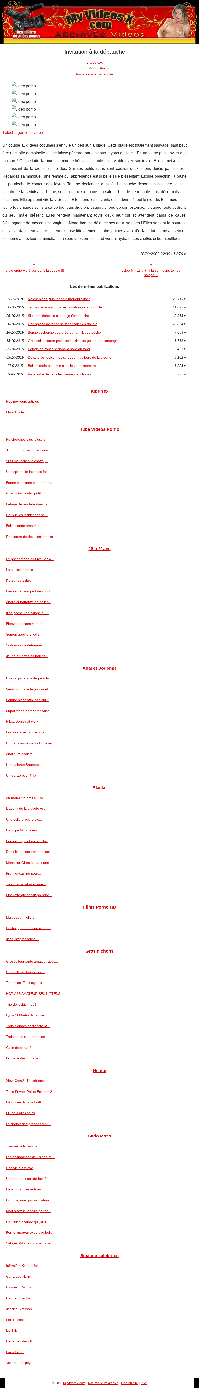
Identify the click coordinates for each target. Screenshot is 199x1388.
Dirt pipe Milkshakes (21, 830)
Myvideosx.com (74, 1383)
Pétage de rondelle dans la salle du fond (59, 349)
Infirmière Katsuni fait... (23, 1265)
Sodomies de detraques (24, 645)
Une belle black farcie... (24, 819)
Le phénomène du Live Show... (30, 559)
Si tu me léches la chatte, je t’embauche (58, 315)
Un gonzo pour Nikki (21, 775)
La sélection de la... (21, 570)
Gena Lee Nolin (18, 1276)
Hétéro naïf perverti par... (25, 1189)
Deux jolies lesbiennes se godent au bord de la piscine (69, 357)
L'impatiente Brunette (22, 765)
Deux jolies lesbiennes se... (27, 515)
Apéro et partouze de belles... (28, 602)
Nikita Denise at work (22, 721)
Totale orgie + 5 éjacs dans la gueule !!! (34, 270)
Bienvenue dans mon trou (26, 623)
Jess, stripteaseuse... (22, 939)
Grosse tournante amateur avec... (32, 961)
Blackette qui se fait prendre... (29, 895)
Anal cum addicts (19, 754)
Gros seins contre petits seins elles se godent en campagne (74, 340)
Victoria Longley (18, 1363)
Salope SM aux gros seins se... (30, 1243)
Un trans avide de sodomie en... (30, 743)
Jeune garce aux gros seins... (28, 450)
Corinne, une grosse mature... (29, 1200)
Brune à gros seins (20, 1113)
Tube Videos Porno (94, 68)
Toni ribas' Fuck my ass (24, 983)
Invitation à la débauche (94, 74)
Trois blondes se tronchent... (28, 1026)
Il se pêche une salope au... (27, 613)
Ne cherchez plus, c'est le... (27, 439)
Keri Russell (15, 1320)
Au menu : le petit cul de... (26, 798)
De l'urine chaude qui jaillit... (27, 1222)
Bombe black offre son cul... (27, 700)
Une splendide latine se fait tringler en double (62, 324)
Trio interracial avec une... (26, 884)
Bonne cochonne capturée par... (30, 483)
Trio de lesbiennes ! (21, 1004)
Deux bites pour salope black (28, 852)
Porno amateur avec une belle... (30, 1232)
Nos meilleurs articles (22, 401)
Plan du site (15, 412)
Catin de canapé (18, 1048)
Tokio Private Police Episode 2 (29, 1091)
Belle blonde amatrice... (24, 526)
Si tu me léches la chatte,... (27, 461)
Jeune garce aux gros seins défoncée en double (65, 307)
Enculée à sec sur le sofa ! (26, 732)
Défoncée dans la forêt (23, 1102)
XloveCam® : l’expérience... (27, 1081)
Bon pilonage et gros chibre (27, 841)
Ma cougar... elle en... (22, 917)
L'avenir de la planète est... (27, 808)
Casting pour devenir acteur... (28, 928)
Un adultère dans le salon (25, 972)
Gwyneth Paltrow (19, 1287)
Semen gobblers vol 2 (23, 634)
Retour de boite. (18, 580)
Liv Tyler (12, 1330)
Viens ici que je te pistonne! (27, 689)
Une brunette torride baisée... (28, 1178)
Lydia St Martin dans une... (26, 1015)
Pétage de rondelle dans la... (28, 504)
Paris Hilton (15, 1352)
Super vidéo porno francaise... (29, 711)
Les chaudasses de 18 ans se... (30, 1157)
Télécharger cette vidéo (22, 132)
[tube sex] (99, 22)
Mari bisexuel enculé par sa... (28, 1211)
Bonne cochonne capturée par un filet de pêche (64, 332)
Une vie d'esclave (19, 1168)
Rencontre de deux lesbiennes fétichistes (59, 374)
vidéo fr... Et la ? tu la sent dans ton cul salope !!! (151, 273)
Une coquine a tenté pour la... (29, 678)
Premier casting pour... (23, 873)
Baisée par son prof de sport (28, 591)
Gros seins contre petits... (25, 493)
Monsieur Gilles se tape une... (29, 863)
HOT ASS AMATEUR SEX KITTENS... (34, 994)
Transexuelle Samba (22, 1146)
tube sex (96, 62)
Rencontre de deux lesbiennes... (31, 536)
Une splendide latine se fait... (28, 472)
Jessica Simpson (19, 1309)
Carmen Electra (18, 1298)
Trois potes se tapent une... (27, 1037)
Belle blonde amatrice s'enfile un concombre (62, 365)
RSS (144, 1383)
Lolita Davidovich (19, 1341)
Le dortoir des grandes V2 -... (28, 1124)
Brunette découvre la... (23, 1058)
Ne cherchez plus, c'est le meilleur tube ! (59, 299)
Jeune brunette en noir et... (27, 656)
